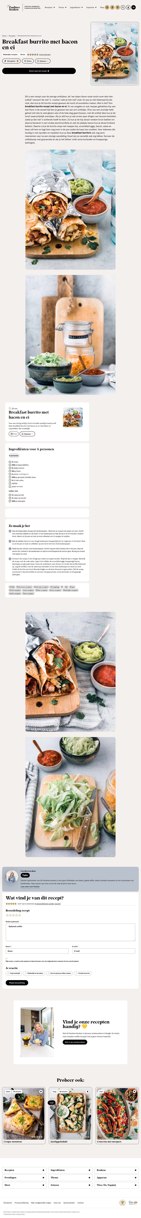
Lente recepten (28, 590)
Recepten (9, 1170)
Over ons (57, 1203)
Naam (8, 946)
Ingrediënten (58, 1170)
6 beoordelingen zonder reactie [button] (47, 904)
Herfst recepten (14, 590)
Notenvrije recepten (41, 587)
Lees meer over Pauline (30, 886)
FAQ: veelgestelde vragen (41, 1203)
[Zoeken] (123, 7)
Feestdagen (10, 1178)
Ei (62, 587)
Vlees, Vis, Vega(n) (106, 1185)
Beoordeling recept (18, 910)
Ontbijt (11, 587)
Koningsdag (55, 587)
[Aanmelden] (133, 7)
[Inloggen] (128, 7)
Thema (54, 1178)
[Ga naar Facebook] (112, 7)
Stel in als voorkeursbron (76, 1042)
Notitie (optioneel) (12, 922)
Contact (80, 1203)
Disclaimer (8, 1203)
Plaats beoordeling (17, 983)
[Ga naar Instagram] (107, 7)
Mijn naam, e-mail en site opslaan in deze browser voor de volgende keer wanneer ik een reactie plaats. (42, 961)
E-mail (75, 946)
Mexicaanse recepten (24, 587)
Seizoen (55, 1185)
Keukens (101, 1170)
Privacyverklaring (21, 1203)
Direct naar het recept (38, 71)
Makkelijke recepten (70, 590)
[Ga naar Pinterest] (117, 7)
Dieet (7, 1185)
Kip (66, 587)
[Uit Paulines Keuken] (13, 7)
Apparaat (102, 1178)
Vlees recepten (28, 593)
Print (15, 434)
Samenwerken (69, 1203)
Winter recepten (41, 590)
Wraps (72, 587)
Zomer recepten (55, 590)
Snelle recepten (14, 593)
